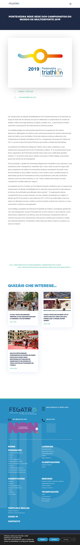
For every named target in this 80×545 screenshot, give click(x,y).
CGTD (43, 494)
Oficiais (44, 455)
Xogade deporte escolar (48, 483)
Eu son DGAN (45, 501)
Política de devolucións (14, 485)
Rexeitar (54, 539)
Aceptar (42, 539)
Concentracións (46, 496)
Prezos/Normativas (47, 449)
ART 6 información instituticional (16, 470)
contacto (14, 522)
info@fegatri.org (20, 419)
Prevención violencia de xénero (16, 513)
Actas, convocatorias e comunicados (18, 463)
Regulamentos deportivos (15, 487)
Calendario (11, 481)
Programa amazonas (13, 510)
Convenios (11, 465)
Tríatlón (44, 467)
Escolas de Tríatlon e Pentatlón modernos (53, 481)
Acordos (10, 457)
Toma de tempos (46, 498)
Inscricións (11, 483)
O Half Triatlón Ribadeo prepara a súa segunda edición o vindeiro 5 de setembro (22, 316)
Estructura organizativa (14, 459)
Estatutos (10, 455)
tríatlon (29, 91)
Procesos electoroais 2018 (15, 461)
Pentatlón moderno (47, 465)
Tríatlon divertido (46, 485)
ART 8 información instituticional (16, 472)
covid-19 (13, 517)
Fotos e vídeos (12, 494)
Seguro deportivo (46, 457)
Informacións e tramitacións (15, 452)
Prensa (21, 91)
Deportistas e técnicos (48, 451)
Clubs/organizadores (47, 453)
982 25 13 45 (50, 419)
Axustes (31, 541)
